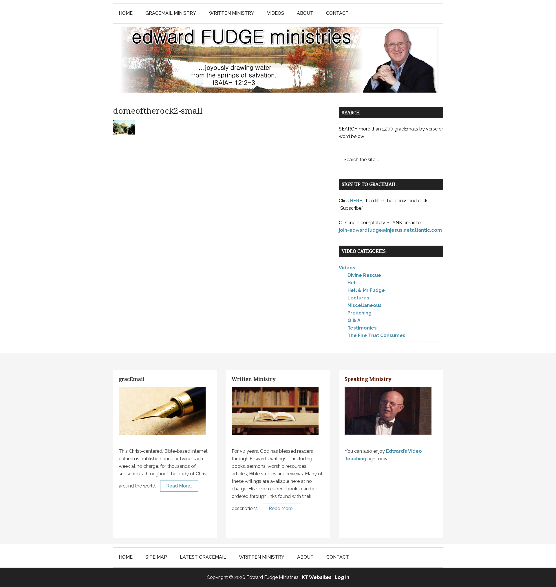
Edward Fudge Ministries (278, 60)
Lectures (358, 298)
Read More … (282, 508)
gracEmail (132, 379)
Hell (352, 283)
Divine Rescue (364, 275)
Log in (342, 577)
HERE (356, 200)
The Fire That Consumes (376, 335)
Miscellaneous (365, 305)
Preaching (360, 313)
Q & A (354, 320)
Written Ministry (253, 379)
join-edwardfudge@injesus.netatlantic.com (390, 230)
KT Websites (317, 577)
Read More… (179, 486)
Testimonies (362, 328)
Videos (347, 268)
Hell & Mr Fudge (366, 290)
